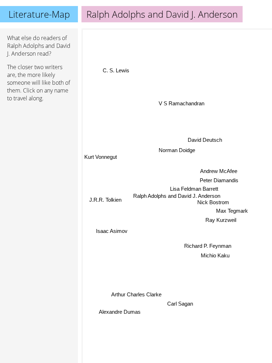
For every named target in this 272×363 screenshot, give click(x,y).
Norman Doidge (177, 150)
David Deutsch (205, 140)
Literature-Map (39, 14)
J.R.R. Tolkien (105, 199)
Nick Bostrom (213, 202)
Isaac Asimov (112, 231)
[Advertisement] (39, 145)
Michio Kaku (215, 255)
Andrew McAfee (218, 171)
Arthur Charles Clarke (136, 295)
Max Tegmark (232, 211)
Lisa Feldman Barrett (194, 189)
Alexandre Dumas (119, 311)
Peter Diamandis (219, 180)
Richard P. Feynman (207, 246)
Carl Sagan (180, 303)
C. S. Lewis (116, 70)
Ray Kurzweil (220, 220)
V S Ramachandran (182, 103)
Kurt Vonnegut (100, 156)
